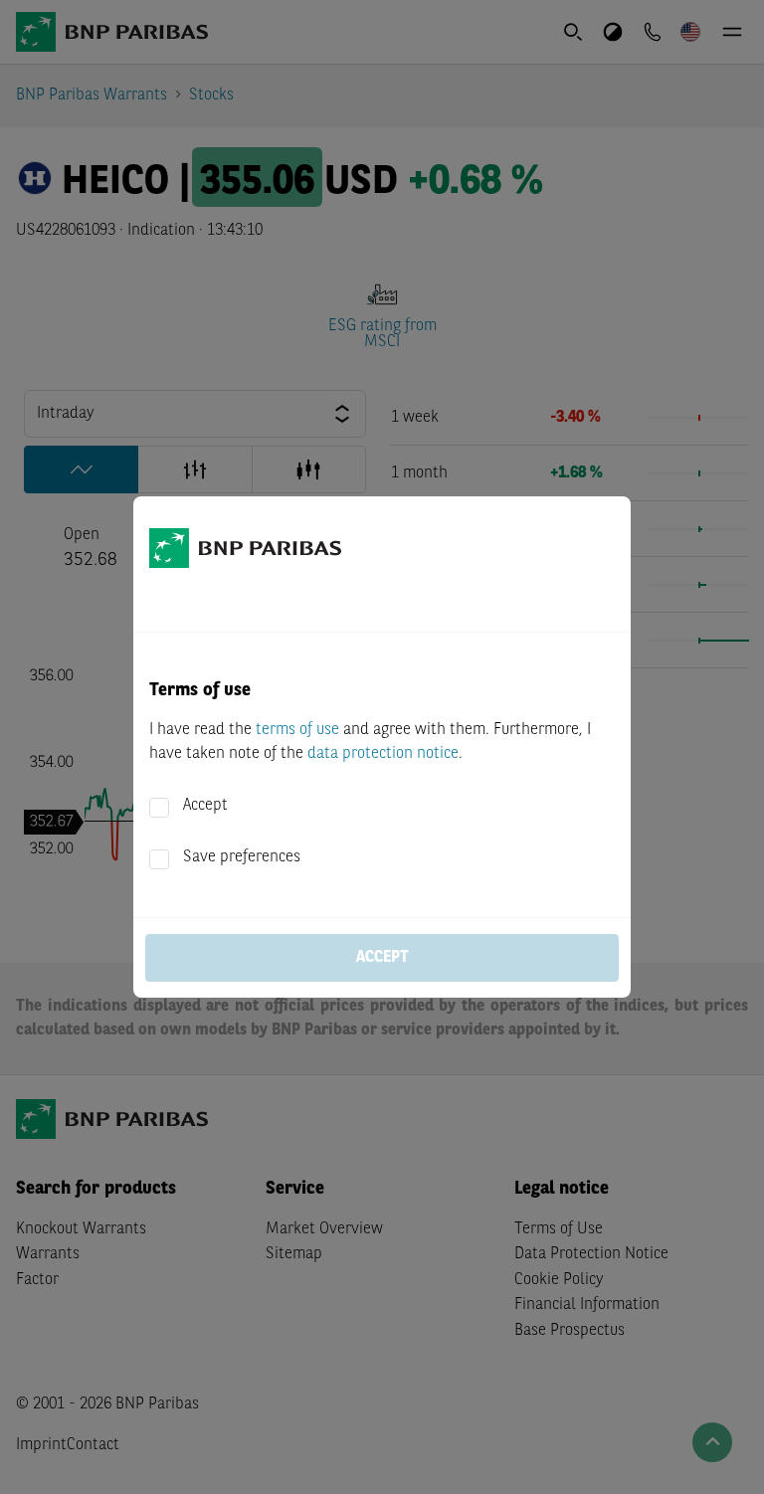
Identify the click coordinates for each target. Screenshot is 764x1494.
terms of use (297, 730)
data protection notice (383, 754)
